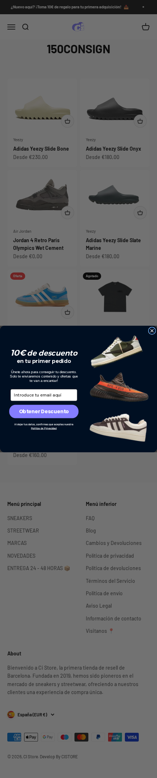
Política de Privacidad (44, 428)
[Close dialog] (152, 331)
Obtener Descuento (44, 411)
